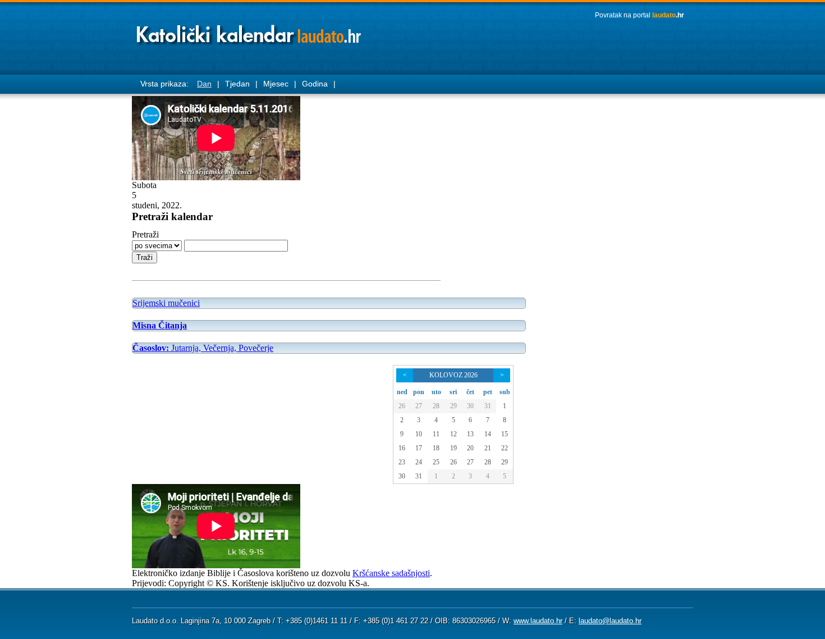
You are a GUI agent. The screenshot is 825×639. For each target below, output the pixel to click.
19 (453, 448)
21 (487, 448)
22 (504, 448)
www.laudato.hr (538, 621)
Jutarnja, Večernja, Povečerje (202, 348)
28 (436, 406)
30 (470, 406)
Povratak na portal (639, 15)
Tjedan (237, 83)
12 (453, 434)
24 (418, 462)
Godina (315, 83)
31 (487, 406)
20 (470, 448)
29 (453, 406)
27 (418, 406)
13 (470, 434)
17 (418, 448)
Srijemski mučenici (166, 303)
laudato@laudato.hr (610, 621)
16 (401, 448)
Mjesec (275, 83)
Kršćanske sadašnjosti (391, 573)
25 (436, 462)
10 (418, 434)
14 (487, 434)
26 (401, 406)
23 (401, 462)
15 (504, 434)
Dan (204, 83)
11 (436, 434)
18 (436, 448)
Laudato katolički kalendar (250, 31)
